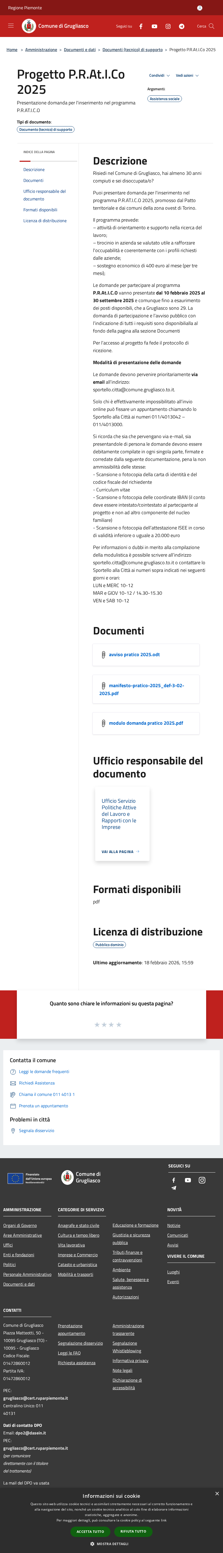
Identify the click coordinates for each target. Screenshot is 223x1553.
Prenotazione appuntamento (71, 1329)
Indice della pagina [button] (39, 151)
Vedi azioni (185, 75)
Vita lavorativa (71, 1245)
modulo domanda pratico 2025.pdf (146, 722)
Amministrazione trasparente (128, 1329)
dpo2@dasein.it (31, 1433)
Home (12, 49)
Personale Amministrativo (27, 1274)
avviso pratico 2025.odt (134, 654)
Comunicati (177, 1235)
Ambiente (122, 1269)
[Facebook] (138, 26)
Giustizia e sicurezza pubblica (131, 1239)
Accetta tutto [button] (90, 1531)
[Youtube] (152, 26)
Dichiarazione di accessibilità (127, 1384)
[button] (111, 1543)
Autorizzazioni (126, 1297)
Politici (9, 1264)
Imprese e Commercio (78, 1254)
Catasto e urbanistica (77, 1264)
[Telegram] (179, 26)
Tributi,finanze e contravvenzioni (128, 1256)
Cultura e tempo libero (78, 1235)
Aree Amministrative (22, 1235)
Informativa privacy (130, 1360)
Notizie (173, 1225)
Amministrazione (41, 49)
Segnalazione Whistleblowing (127, 1347)
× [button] (217, 1494)
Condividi (157, 75)
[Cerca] (211, 26)
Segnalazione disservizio (80, 1343)
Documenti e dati (80, 49)
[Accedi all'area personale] (199, 8)
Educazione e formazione (136, 1225)
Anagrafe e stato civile (78, 1225)
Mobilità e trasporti (75, 1274)
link (163, 1520)
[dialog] (111, 1520)
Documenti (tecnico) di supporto (133, 49)
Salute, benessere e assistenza (131, 1283)
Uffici (8, 1245)
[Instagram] (165, 26)
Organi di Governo (20, 1225)
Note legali (122, 1370)
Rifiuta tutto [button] (133, 1531)
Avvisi (172, 1245)
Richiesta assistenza (76, 1362)
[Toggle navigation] (11, 25)
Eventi (173, 1281)
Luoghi (173, 1272)
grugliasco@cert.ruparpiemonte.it (35, 1398)
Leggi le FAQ (69, 1353)
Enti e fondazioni (18, 1254)
